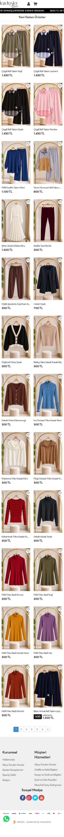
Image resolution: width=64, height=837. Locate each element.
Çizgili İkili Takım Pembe (45, 129)
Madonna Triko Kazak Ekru (15, 478)
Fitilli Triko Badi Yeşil (43, 594)
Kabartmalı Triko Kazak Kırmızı (16, 536)
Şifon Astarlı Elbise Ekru (13, 245)
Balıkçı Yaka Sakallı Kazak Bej (48, 362)
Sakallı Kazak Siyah (43, 536)
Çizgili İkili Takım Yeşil (12, 71)
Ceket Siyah (40, 304)
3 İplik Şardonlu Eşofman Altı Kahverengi (16, 304)
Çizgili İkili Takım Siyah (12, 129)
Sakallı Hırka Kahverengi (14, 420)
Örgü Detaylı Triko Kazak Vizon (48, 478)
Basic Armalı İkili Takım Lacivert (48, 711)
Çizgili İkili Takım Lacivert (46, 71)
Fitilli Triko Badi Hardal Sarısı (15, 653)
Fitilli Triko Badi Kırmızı (12, 594)
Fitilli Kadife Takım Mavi (13, 187)
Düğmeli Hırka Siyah (12, 362)
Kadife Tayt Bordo (42, 245)
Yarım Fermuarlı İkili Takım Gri (48, 187)
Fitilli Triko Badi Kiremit (13, 711)
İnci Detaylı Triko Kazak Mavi (48, 420)
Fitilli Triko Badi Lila (43, 653)
